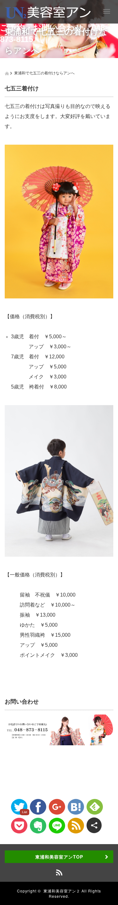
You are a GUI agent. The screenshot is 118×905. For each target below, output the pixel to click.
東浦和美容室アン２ (61, 890)
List (24, 812)
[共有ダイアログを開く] (94, 825)
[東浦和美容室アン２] (48, 11)
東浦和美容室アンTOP (59, 857)
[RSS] (76, 825)
